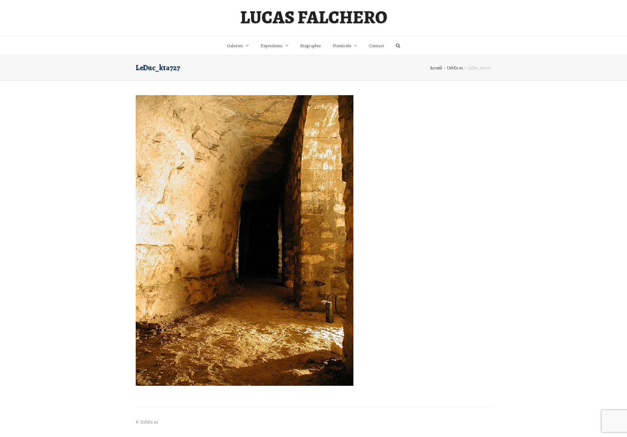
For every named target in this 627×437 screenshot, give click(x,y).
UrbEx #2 (455, 68)
